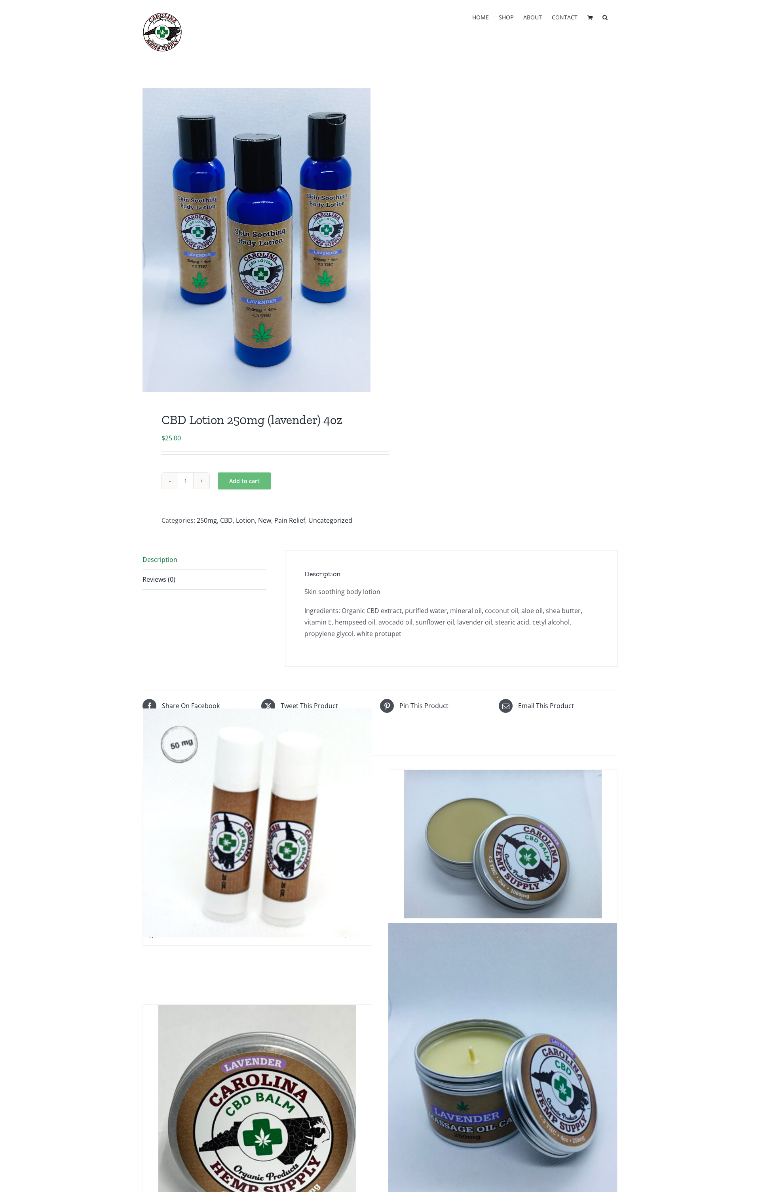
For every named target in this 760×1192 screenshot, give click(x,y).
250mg (207, 520)
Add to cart (244, 481)
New (264, 520)
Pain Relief (289, 520)
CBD (226, 520)
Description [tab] (159, 559)
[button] (605, 16)
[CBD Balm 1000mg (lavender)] (502, 844)
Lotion (245, 520)
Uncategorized (330, 520)
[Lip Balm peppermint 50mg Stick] (257, 823)
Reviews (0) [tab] (158, 579)
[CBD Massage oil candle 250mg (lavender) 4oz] (502, 1075)
